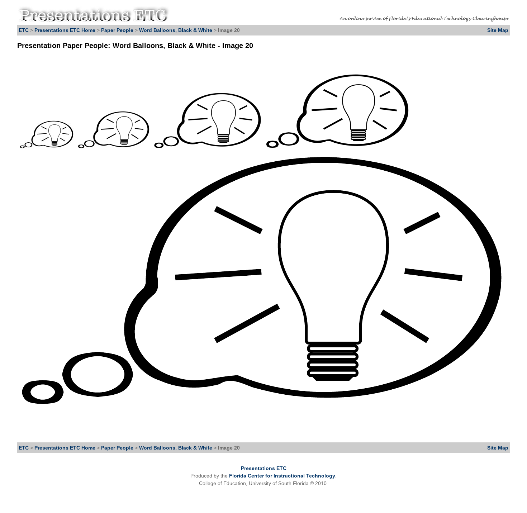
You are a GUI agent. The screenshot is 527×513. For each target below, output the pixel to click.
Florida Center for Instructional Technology (282, 476)
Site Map (497, 30)
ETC (24, 30)
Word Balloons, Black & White (175, 30)
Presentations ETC (263, 468)
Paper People (117, 30)
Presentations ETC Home (64, 30)
